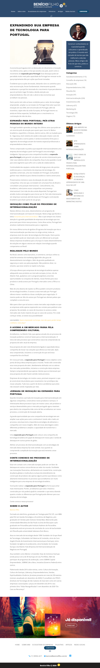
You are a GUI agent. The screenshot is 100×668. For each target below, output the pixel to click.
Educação (69, 84)
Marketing (70, 109)
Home (13, 11)
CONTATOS (83, 11)
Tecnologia (70, 113)
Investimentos (71, 102)
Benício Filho (14, 510)
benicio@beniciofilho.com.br (56, 656)
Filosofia (69, 91)
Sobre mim (21, 11)
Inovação (69, 95)
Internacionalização (73, 98)
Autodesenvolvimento (74, 77)
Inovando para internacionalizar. (26, 217)
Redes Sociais (70, 11)
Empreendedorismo (73, 87)
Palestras (52, 11)
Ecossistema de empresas (37, 11)
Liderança (70, 105)
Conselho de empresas (74, 80)
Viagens (69, 116)
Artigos (60, 11)
